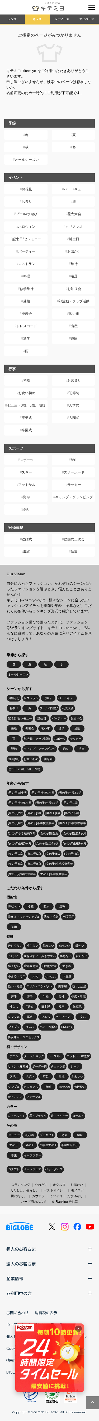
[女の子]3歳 (52, 853)
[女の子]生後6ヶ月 (47, 843)
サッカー (74, 485)
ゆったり (51, 976)
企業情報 (14, 1278)
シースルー (55, 1056)
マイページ (86, 19)
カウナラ (38, 1196)
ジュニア (14, 1135)
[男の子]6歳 (15, 823)
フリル (14, 1076)
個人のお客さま (21, 1249)
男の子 (29, 1145)
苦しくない (15, 945)
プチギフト (47, 1135)
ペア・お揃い (48, 1026)
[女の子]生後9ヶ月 (74, 843)
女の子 (14, 1145)
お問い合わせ (17, 1312)
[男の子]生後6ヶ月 (19, 802)
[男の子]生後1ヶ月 (42, 792)
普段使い (80, 1086)
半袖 (46, 996)
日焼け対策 (49, 966)
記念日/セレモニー (26, 239)
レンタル (14, 1016)
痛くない (14, 966)
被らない (81, 956)
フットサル (26, 485)
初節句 (74, 393)
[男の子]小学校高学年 (22, 833)
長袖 (61, 996)
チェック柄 (58, 1066)
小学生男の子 (69, 1145)
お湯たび (76, 1185)
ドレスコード (26, 326)
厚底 (30, 1016)
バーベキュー (74, 189)
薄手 (30, 996)
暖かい (80, 945)
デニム (14, 1056)
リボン (29, 1076)
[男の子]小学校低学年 (40, 823)
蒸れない (48, 945)
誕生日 (74, 239)
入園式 (74, 418)
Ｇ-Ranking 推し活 (64, 1202)
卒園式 (27, 430)
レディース (62, 19)
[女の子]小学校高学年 (53, 874)
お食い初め (26, 393)
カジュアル (31, 1086)
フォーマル (33, 1096)
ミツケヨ (56, 1196)
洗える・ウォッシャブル (24, 916)
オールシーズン (27, 160)
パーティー (26, 251)
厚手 (14, 996)
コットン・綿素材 (78, 1056)
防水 (46, 906)
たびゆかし (75, 1196)
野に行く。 (19, 1196)
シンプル (14, 1086)
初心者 (29, 1135)
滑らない (32, 945)
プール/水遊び (26, 214)
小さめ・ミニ (16, 976)
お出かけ (74, 251)
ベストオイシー (55, 1190)
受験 (26, 301)
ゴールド (78, 1115)
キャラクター (32, 1155)
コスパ (29, 1026)
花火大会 (74, 214)
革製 (46, 1076)
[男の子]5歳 (71, 813)
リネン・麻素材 (18, 1066)
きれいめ (64, 1086)
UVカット (14, 906)
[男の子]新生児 (17, 792)
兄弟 (64, 1135)
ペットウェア (32, 1169)
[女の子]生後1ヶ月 (74, 833)
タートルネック (34, 1056)
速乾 (62, 906)
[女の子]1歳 (15, 853)
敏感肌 (77, 1006)
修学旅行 (27, 289)
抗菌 (14, 926)
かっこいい (15, 1096)
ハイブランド (64, 1016)
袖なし (14, 1006)
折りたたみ (79, 986)
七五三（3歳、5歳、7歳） (27, 405)
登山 (74, 460)
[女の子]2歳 (34, 853)
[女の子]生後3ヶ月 (19, 843)
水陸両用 (68, 916)
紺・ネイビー (59, 1115)
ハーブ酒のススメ (33, 1202)
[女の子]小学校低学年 (59, 863)
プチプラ (14, 1026)
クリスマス (74, 227)
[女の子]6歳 (34, 863)
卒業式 (27, 418)
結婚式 (27, 539)
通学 (26, 338)
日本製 (45, 1006)
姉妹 (80, 1135)
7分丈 (30, 1006)
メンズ (12, 19)
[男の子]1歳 (70, 802)
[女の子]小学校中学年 (22, 874)
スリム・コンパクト (39, 986)
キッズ (37, 19)
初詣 (26, 381)
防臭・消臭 (51, 916)
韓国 (61, 1006)
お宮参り (74, 381)
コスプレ (14, 1169)
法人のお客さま (21, 1263)
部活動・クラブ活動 (74, 301)
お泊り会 (74, 289)
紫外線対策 (31, 966)
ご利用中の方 (19, 1293)
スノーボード (74, 472)
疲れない (64, 945)
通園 (74, 338)
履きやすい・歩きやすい (40, 956)
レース (75, 1066)
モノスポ (77, 1190)
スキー (27, 472)
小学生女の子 (48, 1145)
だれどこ (41, 1185)
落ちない (66, 956)
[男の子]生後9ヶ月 (47, 802)
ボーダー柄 (39, 1066)
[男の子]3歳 (34, 813)
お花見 (27, 189)
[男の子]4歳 (52, 813)
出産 (74, 326)
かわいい (77, 1076)
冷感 (31, 906)
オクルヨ (59, 1185)
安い (83, 1016)
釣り (26, 509)
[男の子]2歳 (15, 813)
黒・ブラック (38, 1115)
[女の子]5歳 (15, 863)
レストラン (26, 264)
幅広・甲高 (78, 996)
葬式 (26, 552)
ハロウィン (26, 227)
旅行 (74, 264)
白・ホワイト (16, 1115)
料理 (26, 276)
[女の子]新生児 (49, 833)
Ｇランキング (20, 1185)
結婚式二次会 (74, 539)
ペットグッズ (54, 1169)
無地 (61, 1076)
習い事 (74, 314)
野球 (26, 497)
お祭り (27, 202)
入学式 (74, 405)
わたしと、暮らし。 (24, 1190)
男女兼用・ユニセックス (24, 1037)
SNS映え (67, 1026)
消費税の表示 (46, 1312)
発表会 (27, 314)
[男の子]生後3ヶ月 (70, 792)
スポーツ (27, 460)
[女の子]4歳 (71, 853)
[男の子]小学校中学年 (72, 823)
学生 (14, 1155)
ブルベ (45, 1016)
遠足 (74, 276)
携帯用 (62, 986)
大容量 (67, 976)
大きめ (66, 966)
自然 (48, 1086)
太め (35, 976)
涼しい (14, 956)
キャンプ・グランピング (74, 497)
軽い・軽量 (15, 986)
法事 (74, 552)
